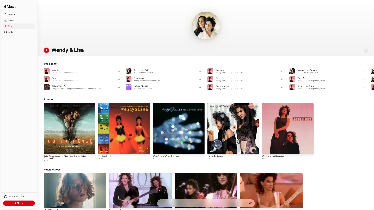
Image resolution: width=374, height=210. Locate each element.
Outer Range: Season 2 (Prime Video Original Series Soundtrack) (67, 105)
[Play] (46, 50)
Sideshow (220, 70)
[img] (10, 6)
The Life (301, 78)
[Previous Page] (41, 79)
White (218, 78)
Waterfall (56, 70)
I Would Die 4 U (141, 86)
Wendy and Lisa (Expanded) (274, 104)
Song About (139, 78)
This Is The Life (59, 86)
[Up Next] (246, 203)
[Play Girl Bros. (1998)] (102, 150)
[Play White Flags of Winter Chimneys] (156, 150)
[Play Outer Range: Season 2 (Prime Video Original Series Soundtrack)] (47, 150)
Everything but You (224, 86)
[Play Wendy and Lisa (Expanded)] (265, 150)
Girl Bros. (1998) (105, 104)
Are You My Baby (141, 70)
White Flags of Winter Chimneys (167, 104)
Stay (54, 78)
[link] (51, 63)
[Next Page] (371, 79)
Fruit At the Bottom (216, 104)
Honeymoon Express (306, 86)
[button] (19, 14)
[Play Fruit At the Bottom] (211, 150)
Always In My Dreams (307, 70)
